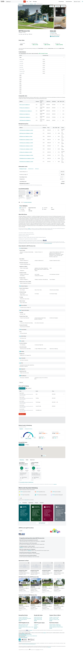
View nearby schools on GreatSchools (26, 482)
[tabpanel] (42, 178)
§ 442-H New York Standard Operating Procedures (25, 634)
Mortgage (35, 1)
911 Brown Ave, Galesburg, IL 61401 (25, 152)
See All (21, 498)
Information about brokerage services (25, 635)
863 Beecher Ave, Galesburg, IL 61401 (26, 139)
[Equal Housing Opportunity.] (29, 649)
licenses (44, 632)
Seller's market (28, 438)
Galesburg (21, 547)
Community (24, 502)
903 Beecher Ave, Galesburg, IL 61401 (26, 145)
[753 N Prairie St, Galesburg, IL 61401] (59, 582)
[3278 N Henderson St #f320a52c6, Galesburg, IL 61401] (59, 566)
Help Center (37, 649)
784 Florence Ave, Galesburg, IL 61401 (26, 130)
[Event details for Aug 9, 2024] (64, 394)
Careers (35, 643)
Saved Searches (69, 1)
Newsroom (38, 643)
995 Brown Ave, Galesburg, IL (24, 114)
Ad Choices (61, 643)
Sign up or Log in (77, 1)
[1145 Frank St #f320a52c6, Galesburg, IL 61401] (36, 566)
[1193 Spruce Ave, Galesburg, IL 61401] (36, 582)
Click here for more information (48, 243)
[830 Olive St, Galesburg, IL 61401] (47, 582)
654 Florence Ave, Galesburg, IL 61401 (26, 155)
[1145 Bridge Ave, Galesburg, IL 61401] (24, 582)
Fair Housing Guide (31, 643)
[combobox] (15, 2)
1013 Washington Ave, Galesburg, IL (25, 110)
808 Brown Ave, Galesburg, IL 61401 (25, 136)
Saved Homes (61, 1)
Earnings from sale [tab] (22, 168)
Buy (27, 1)
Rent (30, 1)
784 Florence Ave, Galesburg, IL (25, 120)
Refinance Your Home (55, 36)
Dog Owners (31, 502)
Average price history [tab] (28, 428)
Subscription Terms (51, 643)
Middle (27, 459)
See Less (21, 382)
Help (54, 643)
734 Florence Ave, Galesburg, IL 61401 (26, 142)
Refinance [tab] (37, 168)
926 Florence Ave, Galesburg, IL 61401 (26, 133)
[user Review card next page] (65, 513)
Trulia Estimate (23, 53)
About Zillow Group (25, 643)
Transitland (30, 630)
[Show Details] (64, 57)
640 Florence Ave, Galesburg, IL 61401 (26, 161)
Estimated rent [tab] (30, 168)
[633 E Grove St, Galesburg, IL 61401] (24, 600)
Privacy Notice (58, 643)
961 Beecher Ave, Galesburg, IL (24, 117)
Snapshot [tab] (21, 428)
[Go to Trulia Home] (3, 1)
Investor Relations (42, 643)
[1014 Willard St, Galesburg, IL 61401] (36, 600)
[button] (24, 2)
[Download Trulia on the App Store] (24, 640)
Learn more (55, 484)
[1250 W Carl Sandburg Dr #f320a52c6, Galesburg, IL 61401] (47, 566)
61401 (29, 228)
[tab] (22, 388)
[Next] (64, 568)
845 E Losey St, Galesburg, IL (24, 104)
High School (32, 459)
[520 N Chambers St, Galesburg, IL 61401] (59, 600)
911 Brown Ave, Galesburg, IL (24, 107)
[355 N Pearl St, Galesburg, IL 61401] (47, 600)
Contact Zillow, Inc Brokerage (23, 637)
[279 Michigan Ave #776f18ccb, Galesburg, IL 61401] (24, 566)
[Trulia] (20, 640)
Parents (36, 502)
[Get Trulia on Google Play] (31, 640)
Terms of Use (46, 643)
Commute (42, 502)
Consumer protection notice (33, 635)
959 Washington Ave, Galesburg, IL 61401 (26, 158)
